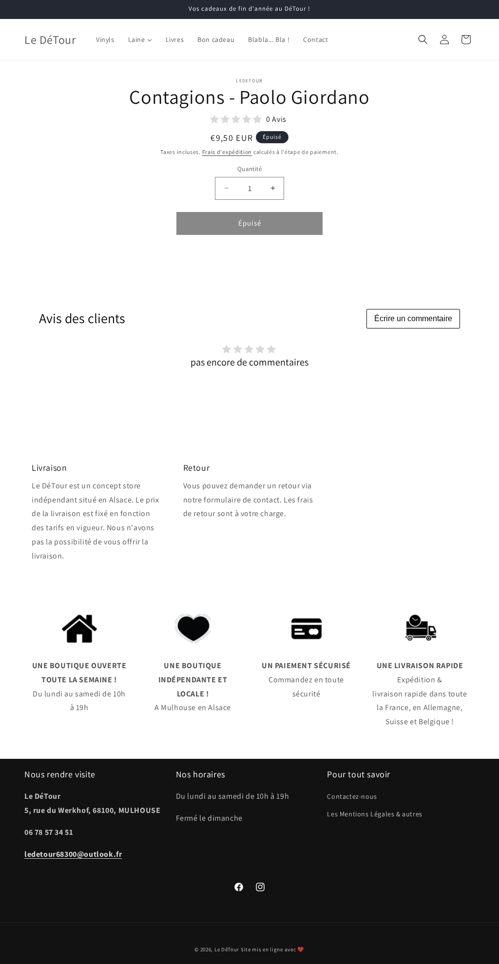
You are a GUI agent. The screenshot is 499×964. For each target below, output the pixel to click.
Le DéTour (226, 949)
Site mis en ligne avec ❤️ (273, 949)
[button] (423, 39)
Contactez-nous (352, 796)
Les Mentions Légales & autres (374, 814)
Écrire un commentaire (413, 318)
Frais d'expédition (227, 151)
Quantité (249, 169)
